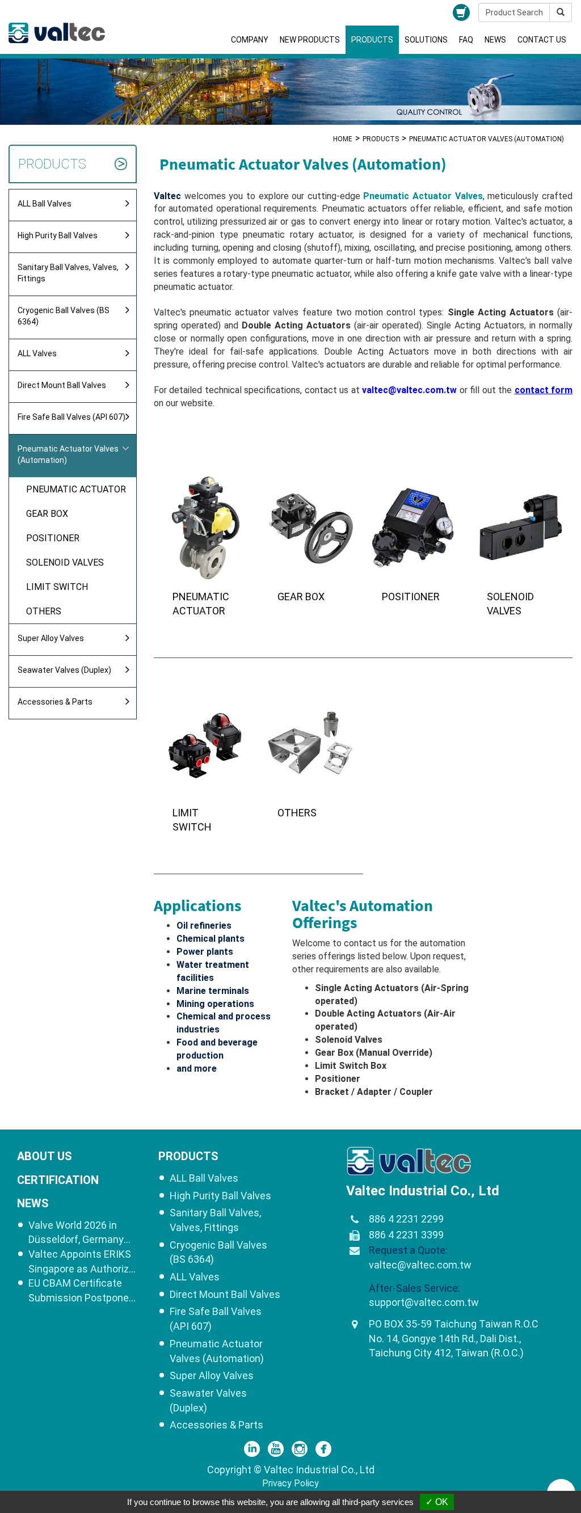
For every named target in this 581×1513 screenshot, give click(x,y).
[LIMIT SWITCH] (206, 766)
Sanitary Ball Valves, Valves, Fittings (68, 273)
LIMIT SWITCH (57, 586)
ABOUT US (44, 1156)
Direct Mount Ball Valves (62, 385)
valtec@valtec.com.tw (420, 1265)
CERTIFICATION (58, 1180)
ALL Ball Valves (44, 203)
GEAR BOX (47, 513)
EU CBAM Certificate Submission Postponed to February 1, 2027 (81, 1291)
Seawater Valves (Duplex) (64, 670)
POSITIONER (52, 538)
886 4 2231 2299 (406, 1219)
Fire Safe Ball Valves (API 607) (71, 417)
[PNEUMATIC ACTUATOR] (206, 550)
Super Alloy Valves (51, 638)
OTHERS (43, 611)
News (495, 39)
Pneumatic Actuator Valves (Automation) (68, 454)
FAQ (466, 39)
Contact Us (541, 39)
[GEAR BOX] (311, 550)
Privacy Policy (290, 1483)
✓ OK (437, 1502)
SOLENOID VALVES (65, 562)
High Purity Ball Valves (58, 235)
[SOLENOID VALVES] (520, 550)
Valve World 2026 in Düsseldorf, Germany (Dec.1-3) (76, 1233)
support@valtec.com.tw (424, 1302)
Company (249, 39)
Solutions (426, 39)
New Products (310, 39)
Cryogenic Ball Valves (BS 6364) (64, 316)
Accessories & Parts (55, 701)
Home (342, 139)
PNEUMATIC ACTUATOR (76, 489)
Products (372, 39)
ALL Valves (37, 353)
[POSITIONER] (415, 550)
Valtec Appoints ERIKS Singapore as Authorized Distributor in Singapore (84, 1262)
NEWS (33, 1203)
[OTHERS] (311, 766)
